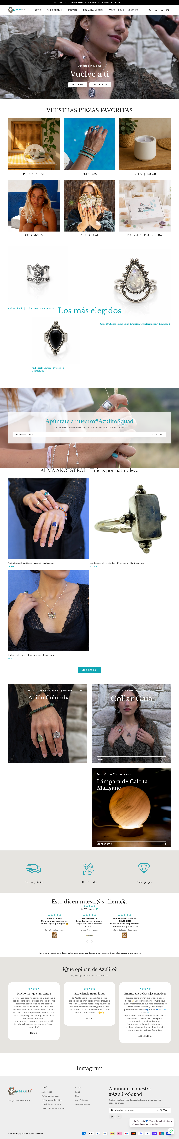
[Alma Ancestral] (90, 144)
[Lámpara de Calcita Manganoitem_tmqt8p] (131, 807)
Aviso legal (47, 1092)
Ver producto (104, 844)
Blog (77, 1096)
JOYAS (38, 10)
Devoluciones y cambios (53, 1108)
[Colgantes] (34, 206)
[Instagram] (119, 1116)
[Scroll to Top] (174, 1126)
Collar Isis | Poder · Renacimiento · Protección (31, 655)
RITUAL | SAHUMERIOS (93, 10)
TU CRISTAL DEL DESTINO (145, 235)
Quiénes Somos (82, 1104)
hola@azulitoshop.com (19, 1100)
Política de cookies (50, 1096)
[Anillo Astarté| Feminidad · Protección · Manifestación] (130, 518)
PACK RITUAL (89, 235)
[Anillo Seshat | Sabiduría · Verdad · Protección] (48, 518)
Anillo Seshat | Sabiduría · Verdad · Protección (31, 563)
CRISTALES (72, 10)
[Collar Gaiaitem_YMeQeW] (131, 723)
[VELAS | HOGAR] (145, 144)
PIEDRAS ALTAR (34, 174)
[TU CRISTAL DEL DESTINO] (145, 206)
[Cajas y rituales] (90, 206)
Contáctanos (81, 1100)
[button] (167, 10)
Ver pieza (102, 759)
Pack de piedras (100, 84)
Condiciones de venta (52, 1104)
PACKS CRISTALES (55, 10)
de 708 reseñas (88, 909)
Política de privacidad (52, 1100)
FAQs (77, 1092)
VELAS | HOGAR (116, 10)
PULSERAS (89, 174)
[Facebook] (112, 1116)
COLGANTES (34, 235)
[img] (89, 906)
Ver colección (89, 670)
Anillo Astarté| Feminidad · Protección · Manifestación (117, 563)
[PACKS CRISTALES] (34, 144)
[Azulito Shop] (17, 10)
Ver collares (78, 84)
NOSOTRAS (133, 10)
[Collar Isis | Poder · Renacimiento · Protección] (48, 610)
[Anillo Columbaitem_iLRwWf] (47, 765)
